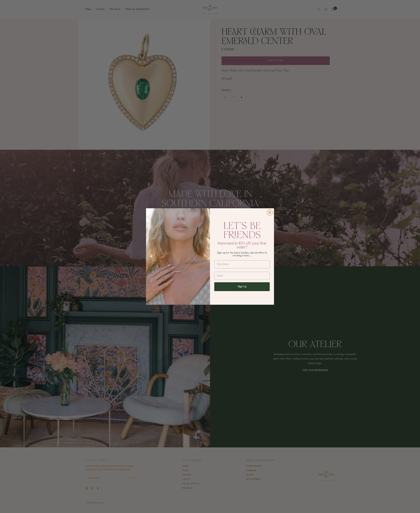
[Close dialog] (270, 212)
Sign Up (242, 286)
